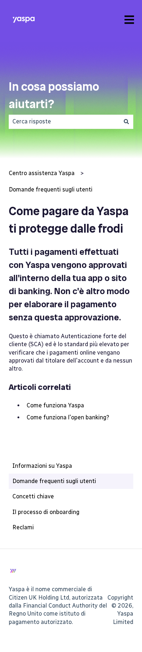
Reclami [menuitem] (23, 527)
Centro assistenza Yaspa (42, 173)
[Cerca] (126, 122)
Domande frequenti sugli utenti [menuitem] (54, 481)
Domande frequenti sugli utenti (50, 189)
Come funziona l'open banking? (68, 417)
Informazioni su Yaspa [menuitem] (42, 465)
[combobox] (64, 122)
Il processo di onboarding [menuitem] (45, 512)
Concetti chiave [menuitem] (33, 496)
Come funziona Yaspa (55, 405)
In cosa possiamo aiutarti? (54, 95)
